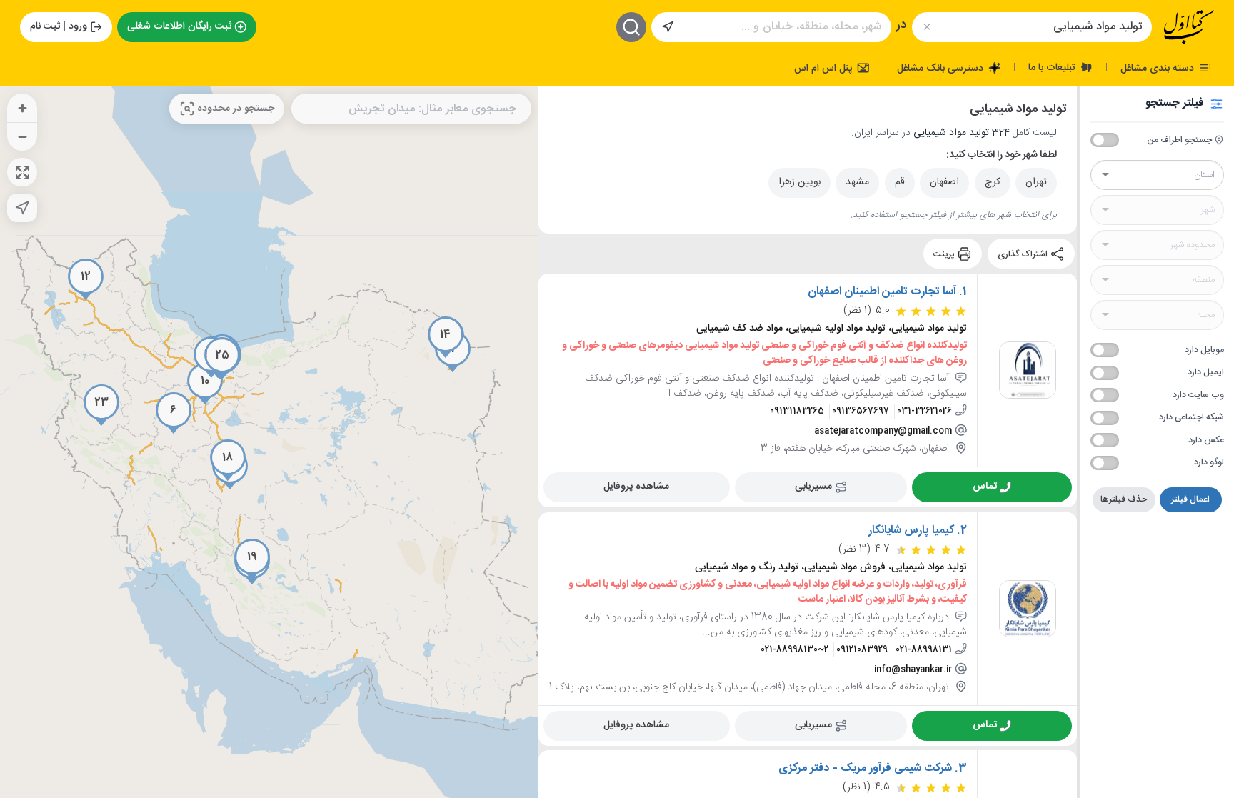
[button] (173, 413)
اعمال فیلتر (1190, 499)
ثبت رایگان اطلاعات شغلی (179, 26)
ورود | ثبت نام (58, 26)
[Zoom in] (22, 108)
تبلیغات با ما (1053, 67)
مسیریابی (813, 486)
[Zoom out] (22, 136)
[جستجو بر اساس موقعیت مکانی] (667, 27)
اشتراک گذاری (1024, 253)
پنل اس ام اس (824, 67)
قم (900, 182)
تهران (1036, 182)
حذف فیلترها (1123, 499)
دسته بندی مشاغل (1158, 67)
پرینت (945, 253)
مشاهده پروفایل (636, 486)
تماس (985, 486)
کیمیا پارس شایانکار (911, 531)
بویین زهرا (799, 182)
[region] (269, 442)
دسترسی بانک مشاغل (941, 67)
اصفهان (944, 182)
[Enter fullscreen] (22, 172)
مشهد (857, 182)
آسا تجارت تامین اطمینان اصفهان (882, 292)
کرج (992, 182)
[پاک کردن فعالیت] (926, 26)
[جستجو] (631, 27)
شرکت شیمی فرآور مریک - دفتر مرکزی (865, 768)
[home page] (1189, 27)
